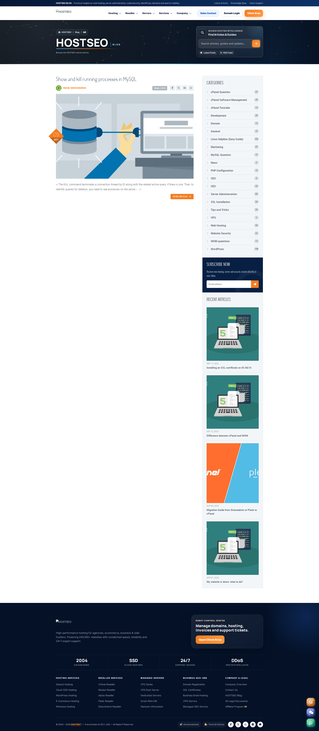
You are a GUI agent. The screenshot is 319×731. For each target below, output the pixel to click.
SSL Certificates (192, 689)
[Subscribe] (255, 284)
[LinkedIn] (184, 88)
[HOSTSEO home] (72, 13)
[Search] (256, 43)
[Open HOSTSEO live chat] (311, 712)
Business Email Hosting (195, 695)
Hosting (113, 13)
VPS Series (147, 684)
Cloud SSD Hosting (66, 689)
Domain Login (232, 13)
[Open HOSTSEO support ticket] (311, 702)
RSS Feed (228, 52)
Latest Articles (221, 3)
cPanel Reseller (106, 684)
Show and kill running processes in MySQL (96, 78)
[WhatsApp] (191, 88)
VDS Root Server (150, 689)
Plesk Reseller (105, 701)
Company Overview (236, 684)
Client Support (256, 3)
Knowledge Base (239, 3)
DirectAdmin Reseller (109, 706)
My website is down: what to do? (225, 581)
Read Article (180, 196)
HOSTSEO (66, 32)
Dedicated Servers (151, 695)
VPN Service (190, 701)
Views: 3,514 (160, 88)
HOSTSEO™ (76, 724)
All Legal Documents (236, 701)
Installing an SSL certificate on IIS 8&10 (229, 367)
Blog (77, 32)
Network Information (152, 706)
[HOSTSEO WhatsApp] (245, 724)
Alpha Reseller (106, 695)
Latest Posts (210, 52)
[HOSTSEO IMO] (260, 724)
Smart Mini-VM (149, 701)
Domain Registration (194, 684)
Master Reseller (106, 689)
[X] (178, 88)
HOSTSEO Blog (233, 695)
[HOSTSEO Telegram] (253, 724)
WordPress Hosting (66, 695)
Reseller (130, 13)
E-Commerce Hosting (67, 701)
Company (182, 13)
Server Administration (74, 87)
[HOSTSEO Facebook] (231, 724)
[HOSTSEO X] (238, 724)
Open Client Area (210, 639)
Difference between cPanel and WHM (227, 435)
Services (164, 13)
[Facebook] (172, 88)
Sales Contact (208, 13)
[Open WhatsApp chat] (311, 723)
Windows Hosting (65, 706)
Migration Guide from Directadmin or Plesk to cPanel (232, 511)
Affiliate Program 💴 (236, 706)
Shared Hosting (64, 684)
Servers (146, 13)
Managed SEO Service (195, 706)
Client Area (253, 13)
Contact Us (231, 689)
